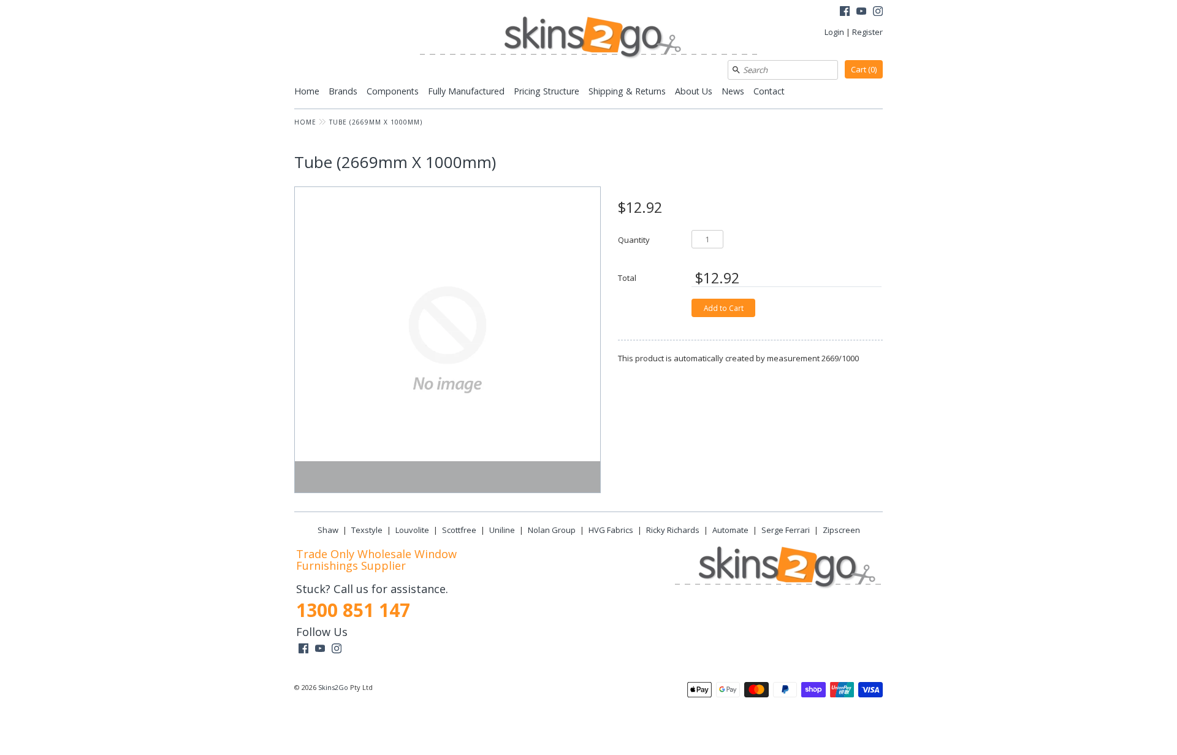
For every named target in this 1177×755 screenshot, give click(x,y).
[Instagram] (878, 12)
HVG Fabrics (610, 529)
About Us (693, 91)
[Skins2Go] (588, 38)
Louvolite (412, 529)
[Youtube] (861, 12)
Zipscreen (841, 529)
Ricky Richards (672, 529)
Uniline (502, 529)
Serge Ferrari (785, 529)
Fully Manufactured (466, 91)
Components (393, 91)
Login (834, 31)
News (733, 91)
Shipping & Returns (627, 91)
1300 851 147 (353, 610)
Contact (769, 91)
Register (867, 31)
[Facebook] (845, 12)
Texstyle (367, 529)
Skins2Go (333, 687)
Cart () (864, 69)
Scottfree (459, 529)
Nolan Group (552, 529)
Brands (343, 91)
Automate (730, 529)
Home (306, 91)
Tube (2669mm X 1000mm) (375, 122)
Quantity (634, 239)
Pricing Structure (546, 91)
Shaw (328, 529)
